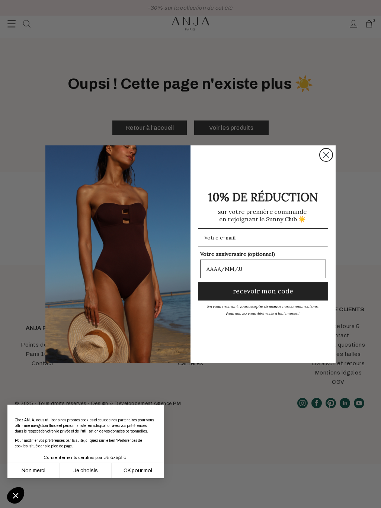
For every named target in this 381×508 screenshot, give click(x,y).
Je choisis (85, 470)
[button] (16, 495)
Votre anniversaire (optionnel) (237, 254)
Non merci (33, 470)
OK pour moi (138, 470)
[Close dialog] (326, 154)
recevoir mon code (263, 291)
